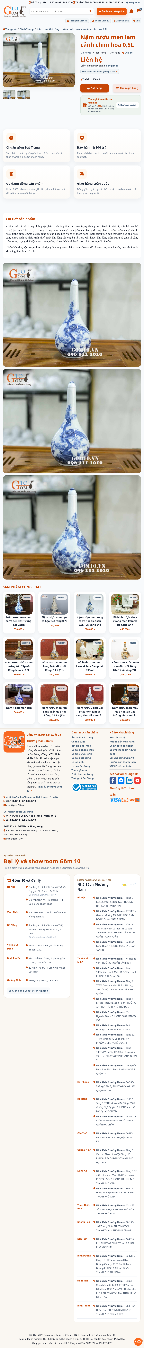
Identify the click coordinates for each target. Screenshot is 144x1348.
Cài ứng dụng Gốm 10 (122, 757)
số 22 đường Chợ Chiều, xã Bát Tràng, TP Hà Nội (32, 797)
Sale (137, 20)
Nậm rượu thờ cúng (48, 29)
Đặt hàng (96, 88)
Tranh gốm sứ (79, 770)
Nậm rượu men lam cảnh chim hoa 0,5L (84, 29)
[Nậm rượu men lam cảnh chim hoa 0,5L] (39, 60)
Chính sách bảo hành (121, 745)
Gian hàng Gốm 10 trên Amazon (30, 990)
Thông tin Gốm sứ (78, 20)
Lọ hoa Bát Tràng (81, 766)
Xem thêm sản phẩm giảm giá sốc (99, 71)
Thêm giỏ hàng (129, 88)
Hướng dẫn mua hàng (122, 741)
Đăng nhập (134, 2)
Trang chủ (11, 29)
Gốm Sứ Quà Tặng (81, 753)
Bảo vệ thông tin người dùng (123, 751)
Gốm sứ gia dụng (81, 757)
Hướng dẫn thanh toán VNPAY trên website (123, 764)
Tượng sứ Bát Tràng (82, 778)
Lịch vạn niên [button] (122, 20)
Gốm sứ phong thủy (82, 749)
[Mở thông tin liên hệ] (138, 1342)
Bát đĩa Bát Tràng (81, 745)
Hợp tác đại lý (117, 737)
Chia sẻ (128, 52)
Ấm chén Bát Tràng (82, 737)
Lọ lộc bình (77, 762)
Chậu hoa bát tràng (82, 774)
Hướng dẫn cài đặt (128, 105)
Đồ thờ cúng (27, 29)
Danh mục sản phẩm (113, 11)
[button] (90, 11)
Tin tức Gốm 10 (101, 20)
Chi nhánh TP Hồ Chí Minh (18, 811)
